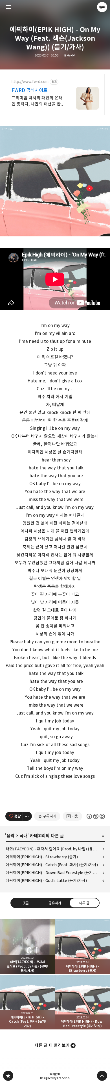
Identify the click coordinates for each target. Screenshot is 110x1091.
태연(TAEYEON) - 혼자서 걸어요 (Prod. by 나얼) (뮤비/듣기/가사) (55, 849)
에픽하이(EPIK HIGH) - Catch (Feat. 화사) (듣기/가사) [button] (27, 1002)
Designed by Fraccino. (55, 1078)
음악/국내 (69, 55)
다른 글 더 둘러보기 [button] (52, 1045)
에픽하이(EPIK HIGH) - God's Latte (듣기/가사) (46, 880)
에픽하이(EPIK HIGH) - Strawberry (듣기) (42, 856)
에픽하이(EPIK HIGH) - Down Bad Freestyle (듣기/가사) (54, 872)
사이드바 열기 (8, 7)
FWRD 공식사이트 (29, 90)
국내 (23, 836)
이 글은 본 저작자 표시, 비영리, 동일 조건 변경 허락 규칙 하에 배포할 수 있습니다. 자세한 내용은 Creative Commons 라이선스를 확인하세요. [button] (95, 816)
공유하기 (55, 903)
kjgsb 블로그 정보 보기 (102, 7)
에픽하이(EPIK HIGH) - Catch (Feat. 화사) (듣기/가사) (52, 864)
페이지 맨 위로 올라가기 (102, 1076)
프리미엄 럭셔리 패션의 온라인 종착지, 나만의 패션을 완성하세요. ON (38, 101)
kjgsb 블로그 (8, 1076)
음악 (10, 836)
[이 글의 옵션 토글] (27, 816)
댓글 (26, 903)
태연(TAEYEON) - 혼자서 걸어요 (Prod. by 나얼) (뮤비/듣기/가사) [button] (27, 946)
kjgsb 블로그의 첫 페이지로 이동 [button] (55, 7)
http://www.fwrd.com (30, 81)
